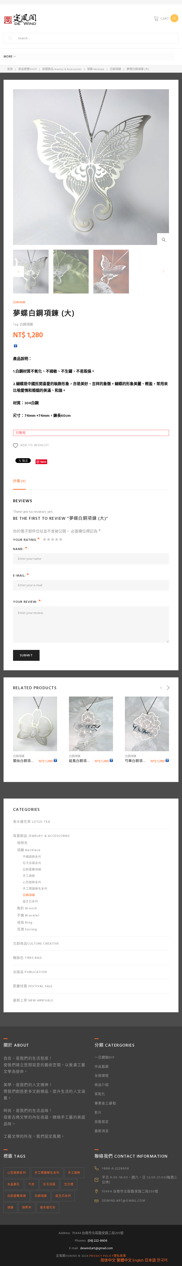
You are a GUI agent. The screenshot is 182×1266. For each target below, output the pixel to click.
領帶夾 (22, 843)
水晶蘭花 (13, 1184)
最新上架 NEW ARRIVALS (33, 1000)
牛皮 (31, 1184)
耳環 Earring (27, 929)
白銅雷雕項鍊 (32, 869)
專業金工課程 (105, 1103)
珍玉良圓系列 (32, 863)
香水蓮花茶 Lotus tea (31, 821)
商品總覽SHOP (27, 69)
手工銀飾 (29, 876)
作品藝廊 (102, 1066)
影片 (98, 1112)
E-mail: (21, 575)
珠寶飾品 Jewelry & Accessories (62, 69)
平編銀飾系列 (32, 857)
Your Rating (26, 539)
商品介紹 (102, 1085)
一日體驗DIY (105, 1057)
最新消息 (102, 1131)
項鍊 (10, 1207)
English (138, 1260)
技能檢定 (102, 1121)
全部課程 (102, 1075)
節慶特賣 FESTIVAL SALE (33, 986)
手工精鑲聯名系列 (35, 889)
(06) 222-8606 (97, 1240)
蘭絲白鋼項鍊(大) (27, 761)
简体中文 (108, 1260)
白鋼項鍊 (115, 69)
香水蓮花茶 (48, 1207)
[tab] (19, 483)
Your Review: (27, 601)
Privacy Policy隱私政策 (107, 1256)
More (8, 56)
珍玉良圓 (49, 1184)
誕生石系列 (30, 901)
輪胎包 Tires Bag (27, 957)
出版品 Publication (30, 972)
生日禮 (68, 1184)
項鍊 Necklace (95, 69)
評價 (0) (19, 481)
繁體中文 (124, 1260)
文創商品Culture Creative (36, 943)
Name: (20, 549)
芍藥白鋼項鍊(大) (138, 761)
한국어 (162, 1260)
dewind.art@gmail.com (96, 1248)
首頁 (10, 69)
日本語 (150, 1260)
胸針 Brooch (27, 908)
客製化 (100, 1094)
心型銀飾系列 (32, 882)
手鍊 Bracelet (28, 915)
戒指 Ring (24, 922)
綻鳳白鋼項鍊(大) (82, 761)
